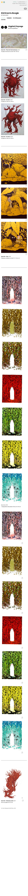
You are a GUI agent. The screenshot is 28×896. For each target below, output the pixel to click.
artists (14, 1)
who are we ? (23, 5)
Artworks (3, 18)
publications (21, 1)
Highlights (9, 18)
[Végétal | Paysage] (2, 27)
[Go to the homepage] (3, 2)
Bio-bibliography (17, 18)
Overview (3, 19)
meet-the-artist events (18, 3)
